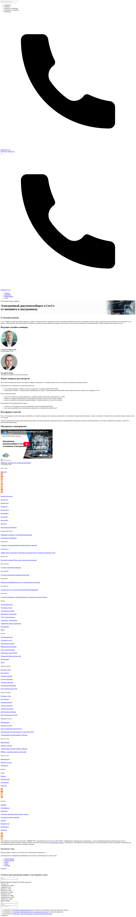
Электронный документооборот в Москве (14, 735)
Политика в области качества (10, 817)
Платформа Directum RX (6, 496)
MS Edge (7, 865)
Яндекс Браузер (9, 860)
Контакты (4, 472)
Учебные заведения (7, 682)
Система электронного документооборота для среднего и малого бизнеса (24, 597)
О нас (2, 773)
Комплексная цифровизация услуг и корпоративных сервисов (20, 582)
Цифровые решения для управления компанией (16, 463)
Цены (2, 630)
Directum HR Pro (5, 513)
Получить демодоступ (8, 151)
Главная (6, 293)
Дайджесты (4, 765)
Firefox (6, 862)
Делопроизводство (7, 604)
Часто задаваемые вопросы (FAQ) (11, 729)
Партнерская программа (8, 685)
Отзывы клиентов (6, 676)
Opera (6, 864)
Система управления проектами (11, 567)
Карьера (3, 776)
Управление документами (9, 620)
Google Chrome (9, 859)
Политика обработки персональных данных (15, 814)
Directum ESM (4, 516)
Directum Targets (5, 503)
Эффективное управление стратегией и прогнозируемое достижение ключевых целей (28, 552)
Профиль (3, 805)
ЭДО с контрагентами (8, 617)
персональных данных (57, 842)
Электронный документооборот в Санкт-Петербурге (17, 732)
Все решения (5, 626)
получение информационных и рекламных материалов (30, 912)
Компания (7, 295)
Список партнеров (6, 679)
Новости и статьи (6, 725)
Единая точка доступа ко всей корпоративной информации (19, 590)
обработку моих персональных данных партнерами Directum (33, 913)
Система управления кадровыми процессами (15, 575)
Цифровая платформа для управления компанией (16, 535)
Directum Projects (5, 510)
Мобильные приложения (8, 614)
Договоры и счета (6, 608)
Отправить (4, 915)
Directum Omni (4, 499)
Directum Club (5, 779)
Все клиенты (5, 673)
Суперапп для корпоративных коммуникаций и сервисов (19, 545)
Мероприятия (8, 296)
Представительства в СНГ (9, 688)
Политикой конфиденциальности (22, 910)
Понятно (3, 868)
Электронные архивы (7, 611)
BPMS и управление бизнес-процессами (13, 752)
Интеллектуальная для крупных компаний (19, 560)
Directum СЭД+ (4, 506)
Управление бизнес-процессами (11, 623)
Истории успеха (6, 670)
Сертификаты (5, 808)
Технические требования (8, 527)
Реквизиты (4, 811)
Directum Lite (4, 523)
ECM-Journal (5, 782)
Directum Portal (4, 520)
